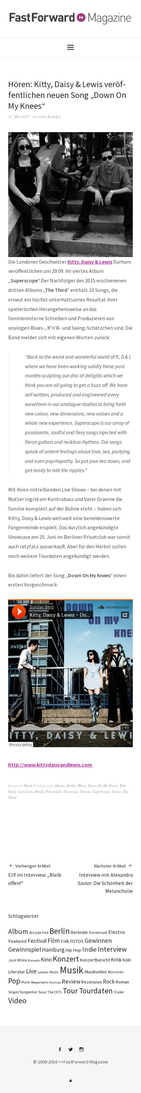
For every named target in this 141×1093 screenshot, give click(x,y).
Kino (46, 959)
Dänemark (98, 932)
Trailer (119, 992)
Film (54, 940)
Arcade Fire (39, 932)
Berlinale (79, 932)
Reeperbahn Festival (46, 982)
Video (17, 1000)
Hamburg (53, 949)
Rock (109, 981)
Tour (70, 991)
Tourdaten (96, 990)
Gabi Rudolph (50, 116)
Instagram (81, 1052)
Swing (116, 791)
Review (71, 981)
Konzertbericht (95, 960)
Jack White (17, 960)
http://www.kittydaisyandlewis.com (50, 764)
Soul (42, 991)
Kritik (116, 960)
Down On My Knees (103, 785)
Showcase (70, 791)
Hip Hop (73, 950)
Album (60, 785)
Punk (25, 982)
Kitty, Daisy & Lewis (90, 261)
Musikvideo (95, 972)
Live (31, 971)
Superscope (101, 791)
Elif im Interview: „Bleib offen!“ (34, 874)
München (116, 972)
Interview (112, 949)
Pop (14, 981)
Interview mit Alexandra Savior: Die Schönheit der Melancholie (105, 878)
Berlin (71, 785)
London (43, 972)
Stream (85, 791)
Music (54, 972)
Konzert (66, 959)
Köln (127, 960)
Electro (116, 932)
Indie (89, 949)
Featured (17, 941)
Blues (82, 785)
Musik (28, 785)
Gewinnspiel (24, 949)
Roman (122, 982)
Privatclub (53, 791)
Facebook (60, 1052)
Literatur (16, 972)
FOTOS (77, 941)
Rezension (91, 982)
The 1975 (54, 992)
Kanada (34, 960)
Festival (37, 940)
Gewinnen (98, 940)
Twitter (70, 1052)
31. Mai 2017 (18, 116)
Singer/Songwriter (22, 992)
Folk (65, 941)
